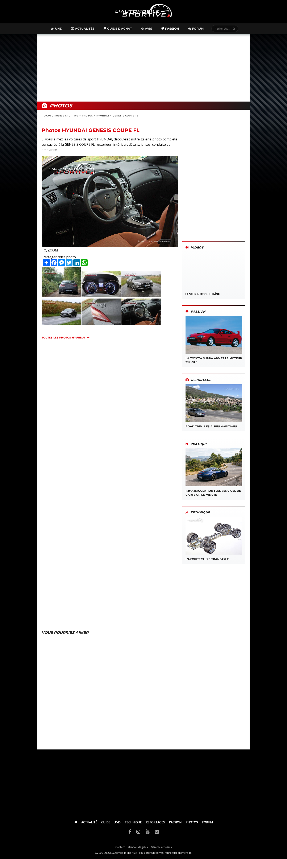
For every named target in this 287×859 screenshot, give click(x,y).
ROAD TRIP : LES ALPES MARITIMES (211, 426)
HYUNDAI (102, 115)
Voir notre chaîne (204, 294)
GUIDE (105, 822)
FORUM (207, 822)
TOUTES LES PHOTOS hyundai (63, 337)
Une (58, 28)
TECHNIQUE (133, 822)
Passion (171, 28)
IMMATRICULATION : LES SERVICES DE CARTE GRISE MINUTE (213, 492)
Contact (120, 847)
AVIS (118, 822)
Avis (148, 28)
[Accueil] (75, 822)
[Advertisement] (143, 67)
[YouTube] (148, 831)
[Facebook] (129, 831)
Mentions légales (138, 847)
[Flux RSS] (157, 831)
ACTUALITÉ (89, 822)
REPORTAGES (155, 822)
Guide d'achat (119, 28)
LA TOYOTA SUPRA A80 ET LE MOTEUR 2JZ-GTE (214, 360)
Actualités (84, 28)
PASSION (175, 822)
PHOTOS (87, 115)
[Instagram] (138, 831)
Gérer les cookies (161, 847)
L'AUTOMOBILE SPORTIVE (61, 115)
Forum (197, 28)
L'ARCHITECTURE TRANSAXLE (207, 559)
